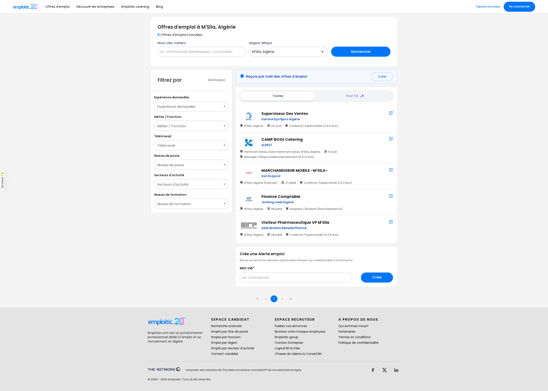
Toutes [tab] (277, 96)
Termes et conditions (354, 337)
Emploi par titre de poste (229, 331)
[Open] (322, 52)
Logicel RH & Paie (287, 348)
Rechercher (361, 51)
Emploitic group (286, 337)
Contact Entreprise (289, 343)
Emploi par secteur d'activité (232, 348)
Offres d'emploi (57, 6)
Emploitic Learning (135, 6)
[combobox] (199, 52)
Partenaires (346, 331)
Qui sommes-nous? (353, 326)
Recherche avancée (226, 326)
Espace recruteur (488, 6)
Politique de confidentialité (358, 343)
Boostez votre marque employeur (300, 331)
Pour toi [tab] (352, 96)
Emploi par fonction (226, 337)
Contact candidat (224, 354)
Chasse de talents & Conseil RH (298, 354)
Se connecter (519, 6)
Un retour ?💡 (2, 180)
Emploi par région (224, 343)
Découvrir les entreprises (95, 6)
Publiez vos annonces (291, 326)
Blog (159, 6)
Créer (382, 76)
